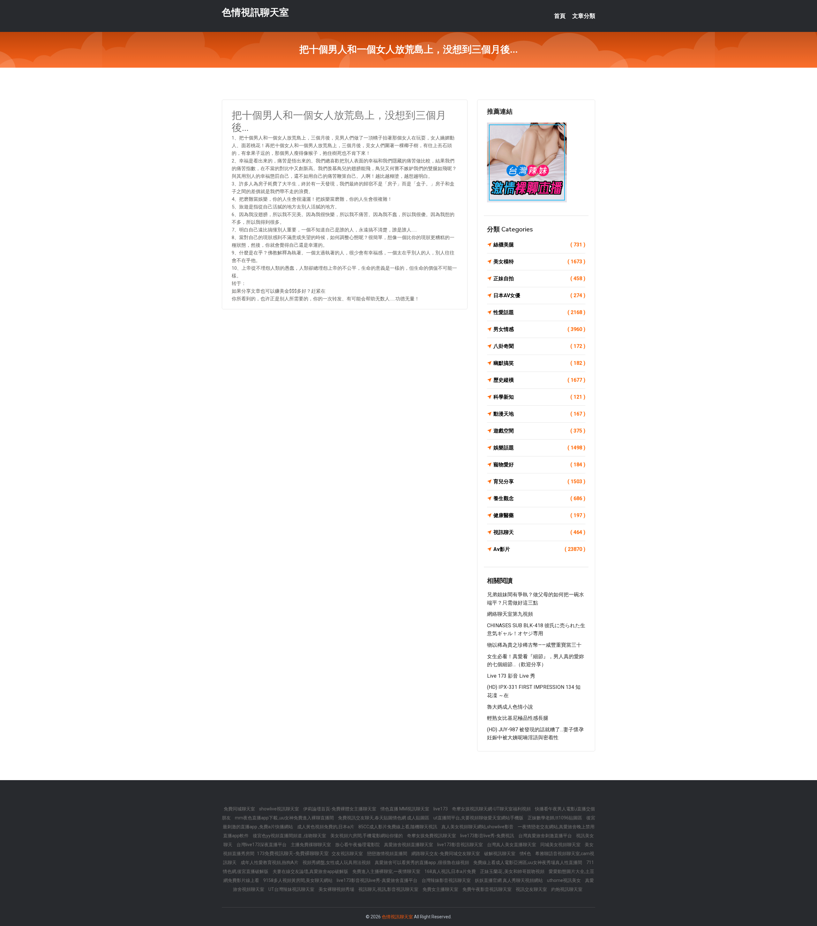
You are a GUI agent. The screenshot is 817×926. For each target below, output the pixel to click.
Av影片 (539, 549)
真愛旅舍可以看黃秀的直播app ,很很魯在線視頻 (422, 862)
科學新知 (539, 397)
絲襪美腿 (539, 245)
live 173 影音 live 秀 (511, 676)
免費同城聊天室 (240, 808)
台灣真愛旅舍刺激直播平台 (545, 835)
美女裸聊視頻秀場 (337, 889)
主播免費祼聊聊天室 (311, 844)
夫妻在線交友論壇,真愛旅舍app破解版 (311, 871)
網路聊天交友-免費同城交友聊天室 (446, 853)
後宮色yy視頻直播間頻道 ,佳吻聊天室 (290, 835)
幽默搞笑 (539, 363)
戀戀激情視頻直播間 (387, 853)
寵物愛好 (539, 465)
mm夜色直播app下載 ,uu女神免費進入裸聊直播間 (285, 817)
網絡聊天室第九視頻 (510, 614)
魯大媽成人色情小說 (510, 707)
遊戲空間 (539, 431)
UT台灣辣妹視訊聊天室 (291, 889)
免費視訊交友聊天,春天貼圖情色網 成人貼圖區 (384, 817)
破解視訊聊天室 (500, 853)
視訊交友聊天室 (532, 889)
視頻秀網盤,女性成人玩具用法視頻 (337, 862)
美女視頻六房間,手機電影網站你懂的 (367, 835)
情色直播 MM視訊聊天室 (405, 808)
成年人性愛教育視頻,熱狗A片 (270, 862)
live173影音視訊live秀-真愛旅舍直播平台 (377, 880)
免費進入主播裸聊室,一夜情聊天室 (386, 871)
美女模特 (539, 262)
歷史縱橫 (539, 380)
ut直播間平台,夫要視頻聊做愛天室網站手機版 (478, 817)
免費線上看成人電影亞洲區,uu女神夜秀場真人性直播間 (528, 862)
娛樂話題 (539, 448)
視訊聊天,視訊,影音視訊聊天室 (388, 889)
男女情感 (539, 329)
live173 (441, 808)
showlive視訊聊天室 (279, 808)
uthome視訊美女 (564, 880)
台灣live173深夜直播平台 (262, 844)
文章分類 (583, 16)
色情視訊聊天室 (255, 12)
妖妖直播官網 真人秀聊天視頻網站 (509, 880)
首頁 (560, 16)
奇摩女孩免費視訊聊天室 (432, 835)
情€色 (526, 853)
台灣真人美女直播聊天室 (512, 844)
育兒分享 (539, 481)
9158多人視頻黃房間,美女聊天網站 (298, 880)
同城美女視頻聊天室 (560, 844)
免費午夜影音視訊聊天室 (487, 889)
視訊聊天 (539, 532)
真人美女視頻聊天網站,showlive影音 (477, 826)
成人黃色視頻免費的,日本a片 (326, 826)
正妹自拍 (539, 278)
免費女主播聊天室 (441, 889)
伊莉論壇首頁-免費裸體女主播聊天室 (340, 808)
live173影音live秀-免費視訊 (487, 835)
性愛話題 (539, 312)
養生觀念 (539, 498)
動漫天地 (539, 414)
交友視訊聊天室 (348, 853)
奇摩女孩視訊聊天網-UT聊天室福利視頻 (492, 808)
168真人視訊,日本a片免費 (450, 871)
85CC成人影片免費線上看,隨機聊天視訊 (398, 826)
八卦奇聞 (539, 346)
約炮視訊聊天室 (566, 889)
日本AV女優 (539, 295)
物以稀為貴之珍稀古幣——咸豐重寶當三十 (534, 645)
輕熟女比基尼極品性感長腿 (517, 718)
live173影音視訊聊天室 (460, 844)
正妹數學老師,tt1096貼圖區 (555, 817)
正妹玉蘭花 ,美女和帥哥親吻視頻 (512, 871)
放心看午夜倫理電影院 (358, 844)
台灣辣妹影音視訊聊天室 (447, 880)
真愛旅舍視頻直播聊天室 (409, 844)
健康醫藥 (539, 515)
